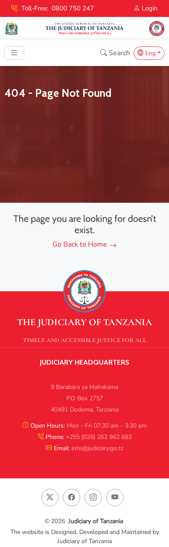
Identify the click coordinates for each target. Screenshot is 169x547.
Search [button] (118, 53)
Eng (149, 53)
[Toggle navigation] (14, 53)
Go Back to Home (79, 244)
